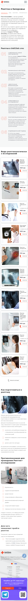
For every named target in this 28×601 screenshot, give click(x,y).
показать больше (14, 380)
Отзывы (10, 573)
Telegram (7, 588)
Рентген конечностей (23, 204)
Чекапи (18, 576)
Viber (20, 588)
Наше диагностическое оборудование (16, 5)
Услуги (17, 571)
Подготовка (15, 12)
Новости (10, 572)
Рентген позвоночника (23, 292)
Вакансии (9, 577)
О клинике (9, 568)
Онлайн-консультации (19, 569)
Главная (3, 5)
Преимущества (4, 12)
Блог (11, 575)
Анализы (18, 573)
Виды (10, 12)
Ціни (17, 575)
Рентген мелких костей (22, 358)
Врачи (10, 570)
